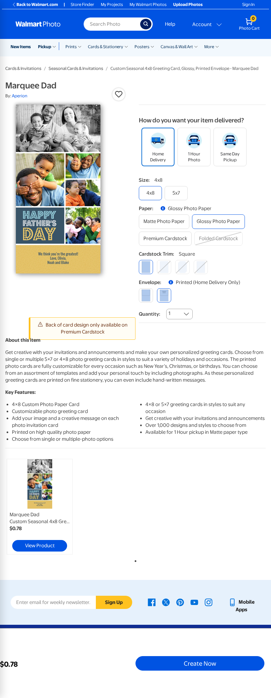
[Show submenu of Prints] (80, 46)
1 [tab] (134, 559)
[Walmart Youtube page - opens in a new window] (194, 602)
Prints (71, 46)
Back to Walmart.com (37, 4)
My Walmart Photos (148, 4)
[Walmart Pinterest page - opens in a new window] (180, 602)
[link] (39, 506)
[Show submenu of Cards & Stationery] (126, 46)
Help (170, 24)
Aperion (19, 95)
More (209, 46)
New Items (21, 46)
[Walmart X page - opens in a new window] (166, 602)
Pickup (44, 46)
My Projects (112, 4)
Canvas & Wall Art (177, 46)
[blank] (146, 295)
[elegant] (182, 267)
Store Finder (82, 4)
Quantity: (149, 314)
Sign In (248, 4)
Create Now (200, 663)
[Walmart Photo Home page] (42, 24)
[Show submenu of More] (217, 46)
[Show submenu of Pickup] (55, 46)
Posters (142, 46)
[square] (146, 267)
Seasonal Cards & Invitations (76, 68)
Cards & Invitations (23, 68)
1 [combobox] (169, 313)
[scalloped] (201, 267)
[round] (164, 267)
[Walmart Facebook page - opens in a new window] (152, 602)
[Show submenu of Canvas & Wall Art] (196, 46)
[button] (118, 94)
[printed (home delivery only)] (164, 295)
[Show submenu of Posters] (152, 46)
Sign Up (114, 602)
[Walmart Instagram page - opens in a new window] (209, 602)
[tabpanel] (48, 507)
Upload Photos (188, 4)
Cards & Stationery (105, 46)
